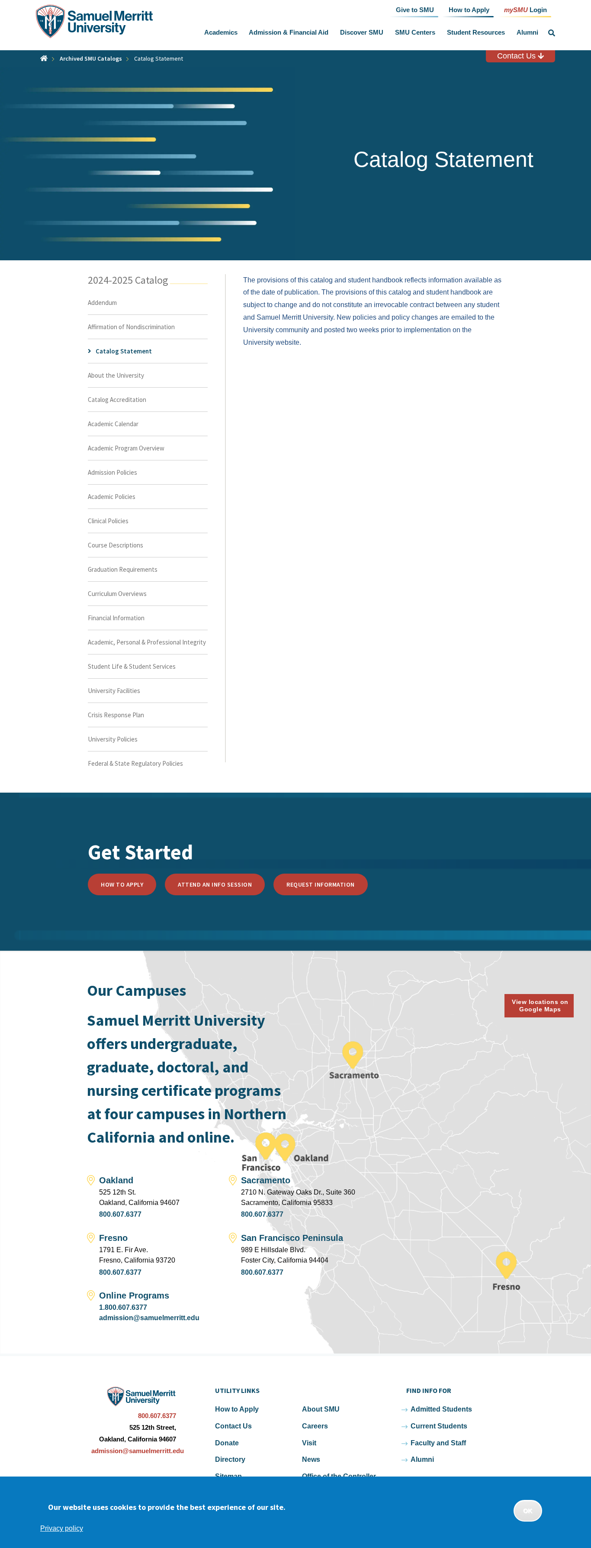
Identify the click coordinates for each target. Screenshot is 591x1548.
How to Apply (122, 884)
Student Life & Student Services (132, 666)
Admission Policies (112, 472)
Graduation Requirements (122, 569)
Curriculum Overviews (117, 593)
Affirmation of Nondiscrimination (131, 327)
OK (528, 1510)
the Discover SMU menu (385, 32)
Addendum (102, 302)
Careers (315, 1426)
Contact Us (517, 56)
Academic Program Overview (126, 448)
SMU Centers (415, 32)
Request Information (320, 884)
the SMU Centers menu (437, 32)
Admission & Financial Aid (288, 32)
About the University (116, 375)
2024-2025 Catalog (128, 280)
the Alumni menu (540, 32)
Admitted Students (441, 1409)
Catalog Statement (124, 351)
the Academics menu (239, 32)
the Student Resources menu (507, 32)
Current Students (439, 1426)
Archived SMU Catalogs (91, 58)
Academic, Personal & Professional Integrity (147, 642)
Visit (309, 1443)
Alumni (527, 32)
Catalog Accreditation (117, 399)
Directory (230, 1459)
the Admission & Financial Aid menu (330, 32)
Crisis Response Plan (116, 715)
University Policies (113, 739)
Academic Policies (111, 496)
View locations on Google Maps (540, 1005)
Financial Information (116, 618)
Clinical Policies (108, 521)
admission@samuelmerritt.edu (149, 1317)
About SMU (321, 1409)
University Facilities (114, 691)
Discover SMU (361, 32)
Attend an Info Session (215, 884)
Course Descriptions (115, 545)
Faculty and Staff (438, 1443)
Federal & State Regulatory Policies (135, 763)
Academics (221, 32)
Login (525, 9)
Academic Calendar (113, 424)
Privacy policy (61, 1528)
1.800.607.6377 (123, 1307)
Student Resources (476, 32)
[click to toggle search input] (551, 32)
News (311, 1459)
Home (44, 58)
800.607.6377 (120, 1214)
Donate (227, 1443)
